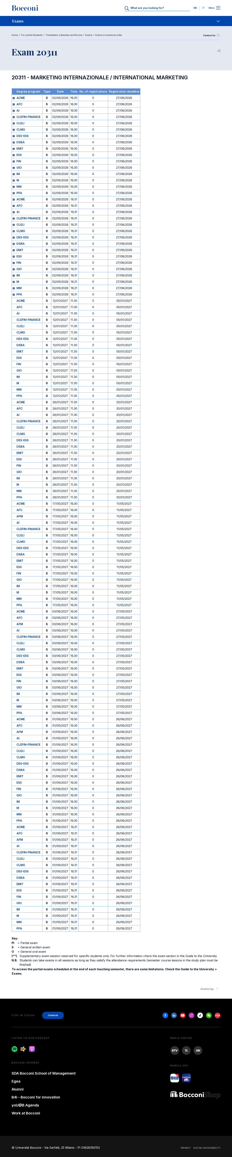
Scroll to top (207, 989)
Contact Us (209, 35)
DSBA (20, 142)
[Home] (25, 8)
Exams (88, 35)
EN (195, 8)
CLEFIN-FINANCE (28, 117)
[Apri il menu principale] (218, 8)
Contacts (53, 1015)
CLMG (20, 129)
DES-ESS (22, 136)
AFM (19, 516)
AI (17, 110)
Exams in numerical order (108, 35)
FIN (18, 161)
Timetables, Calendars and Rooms (63, 35)
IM (18, 174)
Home (15, 35)
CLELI (20, 123)
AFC (19, 104)
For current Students (32, 35)
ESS (19, 155)
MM (19, 186)
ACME (20, 98)
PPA (19, 193)
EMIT (19, 148)
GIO (19, 167)
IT (203, 8)
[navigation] (116, 21)
